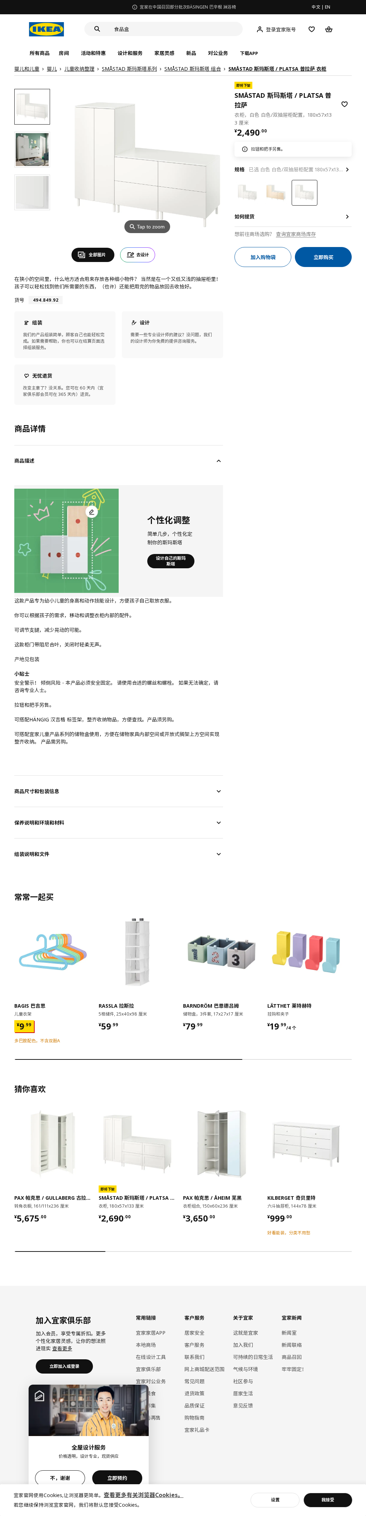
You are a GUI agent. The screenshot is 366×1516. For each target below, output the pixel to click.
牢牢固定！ (294, 1369)
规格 (239, 169)
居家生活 (243, 1393)
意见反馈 (243, 1405)
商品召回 (292, 1357)
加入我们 (243, 1344)
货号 (19, 300)
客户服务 (194, 1344)
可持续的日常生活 (253, 1357)
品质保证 (194, 1405)
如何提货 (244, 216)
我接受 (327, 1500)
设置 (275, 1500)
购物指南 (194, 1417)
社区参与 (243, 1381)
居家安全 (194, 1332)
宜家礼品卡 (196, 1429)
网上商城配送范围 (204, 1369)
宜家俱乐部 (148, 1369)
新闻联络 (292, 1344)
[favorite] (344, 104)
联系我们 (194, 1357)
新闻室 (289, 1332)
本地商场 (146, 1344)
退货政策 (194, 1393)
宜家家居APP (150, 1332)
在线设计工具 (151, 1357)
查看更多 (62, 1348)
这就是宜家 (245, 1332)
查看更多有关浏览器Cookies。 (143, 1495)
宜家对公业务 (151, 1381)
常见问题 (194, 1381)
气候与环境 (245, 1369)
